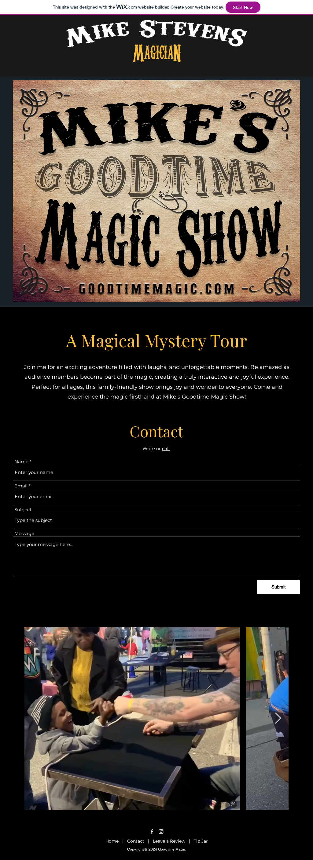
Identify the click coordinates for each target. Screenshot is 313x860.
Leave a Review (169, 841)
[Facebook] (152, 832)
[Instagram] (161, 832)
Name (21, 461)
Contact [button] (135, 841)
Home (112, 841)
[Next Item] (278, 718)
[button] (156, 191)
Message (24, 533)
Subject (22, 509)
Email (21, 485)
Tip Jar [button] (201, 841)
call (166, 448)
